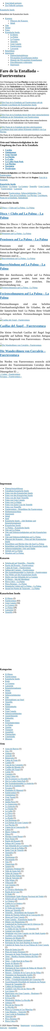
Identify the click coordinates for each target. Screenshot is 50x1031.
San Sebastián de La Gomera (17, 846)
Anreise (8, 727)
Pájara (7, 834)
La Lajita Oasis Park (14, 162)
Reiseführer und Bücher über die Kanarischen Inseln (26, 546)
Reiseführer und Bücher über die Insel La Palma (24, 544)
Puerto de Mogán (12, 963)
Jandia (7, 799)
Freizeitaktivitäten (12, 723)
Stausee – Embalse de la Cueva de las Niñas (23, 973)
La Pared (8, 816)
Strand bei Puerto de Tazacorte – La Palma (22, 588)
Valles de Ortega (11, 873)
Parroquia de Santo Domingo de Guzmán (22, 954)
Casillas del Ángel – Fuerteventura (23, 326)
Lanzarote (18, 189)
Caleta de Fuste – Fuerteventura (18, 568)
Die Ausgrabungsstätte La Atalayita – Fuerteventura (26, 572)
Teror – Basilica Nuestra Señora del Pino (21, 956)
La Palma (13, 186)
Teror (7, 959)
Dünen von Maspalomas (15, 922)
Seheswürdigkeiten (29, 193)
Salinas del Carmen (13, 843)
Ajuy (7, 751)
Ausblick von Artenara (14, 936)
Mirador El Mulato (12, 970)
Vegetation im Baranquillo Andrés (19, 975)
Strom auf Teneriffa (13, 910)
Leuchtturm (42, 195)
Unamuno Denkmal (13, 869)
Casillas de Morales (13, 767)
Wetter (7, 690)
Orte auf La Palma (12, 530)
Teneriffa (33, 186)
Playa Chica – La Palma (15, 581)
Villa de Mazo (11, 996)
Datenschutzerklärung (14, 488)
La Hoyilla (9, 1007)
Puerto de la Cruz (12, 892)
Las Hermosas (11, 820)
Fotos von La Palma (13, 502)
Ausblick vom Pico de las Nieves (18, 989)
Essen (7, 720)
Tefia (7, 855)
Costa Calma (10, 776)
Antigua (8, 753)
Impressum (9, 514)
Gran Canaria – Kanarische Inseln (19, 919)
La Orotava (9, 901)
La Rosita (9, 818)
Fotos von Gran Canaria (15, 500)
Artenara (8, 1003)
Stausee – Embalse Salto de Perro (18, 977)
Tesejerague (10, 168)
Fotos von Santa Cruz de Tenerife (18, 505)
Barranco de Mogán (13, 938)
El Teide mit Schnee (13, 908)
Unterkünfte (10, 736)
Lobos (7, 829)
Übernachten (10, 734)
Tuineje (8, 866)
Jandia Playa (10, 802)
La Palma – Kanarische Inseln (17, 528)
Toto (7, 862)
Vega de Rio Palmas (13, 876)
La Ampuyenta (11, 804)
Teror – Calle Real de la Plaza (17, 961)
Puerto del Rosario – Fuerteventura (19, 565)
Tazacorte (9, 1016)
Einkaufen (9, 718)
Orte (39, 193)
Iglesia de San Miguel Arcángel (18, 940)
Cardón (8, 150)
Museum (8, 739)
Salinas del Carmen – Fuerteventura (19, 570)
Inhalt (7, 516)
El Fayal (8, 998)
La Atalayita (10, 806)
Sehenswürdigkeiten (13, 713)
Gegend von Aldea (12, 931)
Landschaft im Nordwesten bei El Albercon (22, 924)
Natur (7, 709)
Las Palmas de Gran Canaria (16, 823)
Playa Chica (10, 1021)
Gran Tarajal (11, 155)
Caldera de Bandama (13, 986)
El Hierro (4, 186)
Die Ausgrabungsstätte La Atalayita (19, 783)
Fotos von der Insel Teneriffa (16, 498)
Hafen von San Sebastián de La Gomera (21, 577)
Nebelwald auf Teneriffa (15, 899)
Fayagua (8, 788)
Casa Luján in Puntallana (15, 1014)
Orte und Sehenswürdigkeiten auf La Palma (23, 537)
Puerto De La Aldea (13, 926)
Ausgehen (9, 732)
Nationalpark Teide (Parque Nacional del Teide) (24, 896)
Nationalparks (10, 706)
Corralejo (9, 774)
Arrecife (8, 756)
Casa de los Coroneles (14, 765)
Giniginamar (10, 152)
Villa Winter (10, 880)
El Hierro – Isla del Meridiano (17, 579)
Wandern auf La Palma (14, 553)
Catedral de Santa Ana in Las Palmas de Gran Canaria (27, 945)
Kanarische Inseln (7, 10)
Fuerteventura (5, 175)
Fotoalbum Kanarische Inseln (17, 491)
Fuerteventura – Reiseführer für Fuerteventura (23, 509)
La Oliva (8, 813)
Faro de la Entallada (18, 195)
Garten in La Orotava (13, 903)
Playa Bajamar (11, 1019)
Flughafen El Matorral (14, 790)
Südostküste (23, 198)
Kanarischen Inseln (13, 525)
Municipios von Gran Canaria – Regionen (22, 993)
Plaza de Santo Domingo (15, 952)
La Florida (9, 157)
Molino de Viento (12, 966)
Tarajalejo (9, 166)
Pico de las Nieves (12, 1005)
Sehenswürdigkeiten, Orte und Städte (20, 548)
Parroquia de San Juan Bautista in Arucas (21, 943)
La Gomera (23, 186)
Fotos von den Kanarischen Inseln (19, 493)
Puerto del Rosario (12, 841)
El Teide (8, 894)
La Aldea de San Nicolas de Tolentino (20, 929)
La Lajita (9, 159)
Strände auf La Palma (14, 551)
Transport (9, 730)
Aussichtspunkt (11, 716)
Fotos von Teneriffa (13, 507)
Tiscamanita (10, 859)
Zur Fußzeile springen (14, 5)
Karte (7, 681)
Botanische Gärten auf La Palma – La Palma (23, 586)
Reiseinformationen (13, 688)
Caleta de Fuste (11, 760)
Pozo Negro (10, 839)
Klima (7, 704)
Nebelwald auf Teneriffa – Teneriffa (19, 563)
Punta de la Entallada (8, 198)
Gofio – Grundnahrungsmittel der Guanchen (23, 979)
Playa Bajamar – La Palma (16, 584)
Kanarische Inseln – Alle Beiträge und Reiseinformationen (20, 522)
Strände (8, 693)
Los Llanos (9, 991)
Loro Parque (10, 906)
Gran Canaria (43, 186)
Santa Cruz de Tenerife (14, 850)
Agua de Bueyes (12, 749)
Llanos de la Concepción (15, 827)
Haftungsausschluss (13, 512)
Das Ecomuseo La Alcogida (16, 779)
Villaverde (9, 883)
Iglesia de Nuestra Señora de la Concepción (22, 915)
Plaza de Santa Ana (13, 949)
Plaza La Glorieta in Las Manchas (19, 1009)
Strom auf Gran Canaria (14, 917)
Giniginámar (10, 795)
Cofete (8, 772)
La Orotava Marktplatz (14, 889)
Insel (7, 518)
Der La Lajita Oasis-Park (15, 781)
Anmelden (12, 1028)
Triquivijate (9, 864)
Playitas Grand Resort (14, 836)
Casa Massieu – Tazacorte (15, 1012)
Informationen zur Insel (14, 700)
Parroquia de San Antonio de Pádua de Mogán (24, 968)
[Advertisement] (25, 404)
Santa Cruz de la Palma (14, 848)
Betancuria (9, 758)
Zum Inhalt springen (13, 3)
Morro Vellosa (11, 832)
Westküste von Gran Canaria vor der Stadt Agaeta (25, 933)
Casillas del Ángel (12, 769)
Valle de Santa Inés (13, 871)
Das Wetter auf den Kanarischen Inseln (21, 575)
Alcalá (7, 887)
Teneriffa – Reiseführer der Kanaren (19, 913)
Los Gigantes (10, 885)
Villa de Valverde (12, 878)
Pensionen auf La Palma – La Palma (24, 239)
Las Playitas (10, 164)
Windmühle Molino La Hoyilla (17, 1000)
